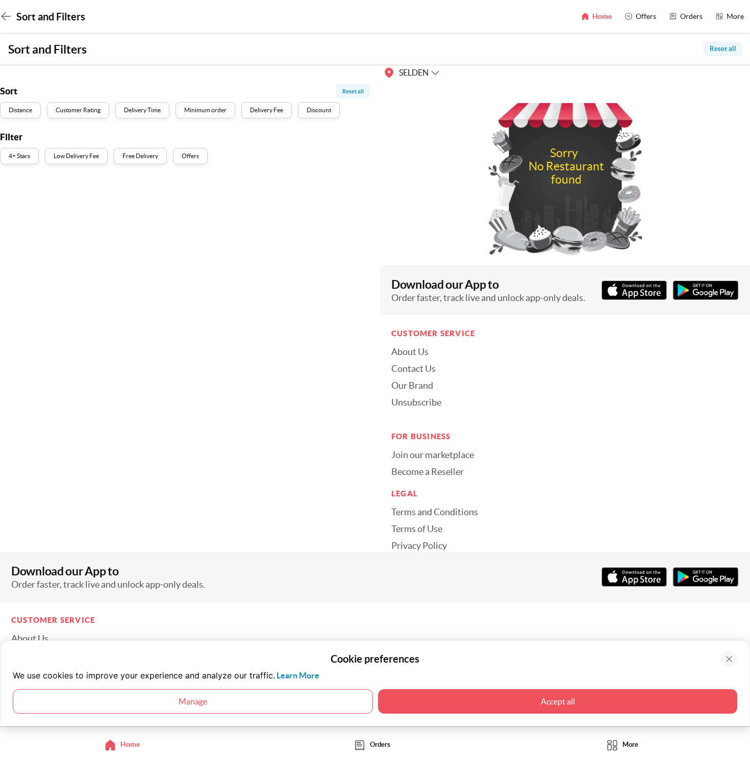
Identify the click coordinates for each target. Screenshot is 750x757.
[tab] (125, 744)
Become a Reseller (427, 472)
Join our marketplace (432, 455)
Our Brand (412, 386)
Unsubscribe (416, 402)
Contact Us (413, 369)
